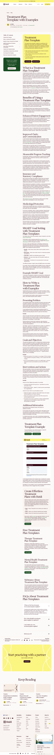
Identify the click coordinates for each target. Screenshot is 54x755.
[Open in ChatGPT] (18, 753)
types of (24, 237)
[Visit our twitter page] (10, 718)
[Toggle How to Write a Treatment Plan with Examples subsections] (19, 47)
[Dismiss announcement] (51, 735)
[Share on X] (29, 640)
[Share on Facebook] (27, 640)
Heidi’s (43, 193)
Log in (42, 4)
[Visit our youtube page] (12, 718)
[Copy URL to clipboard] (22, 640)
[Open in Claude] (20, 753)
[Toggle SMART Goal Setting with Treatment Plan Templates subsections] (19, 44)
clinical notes (28, 237)
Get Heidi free (47, 4)
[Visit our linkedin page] (8, 718)
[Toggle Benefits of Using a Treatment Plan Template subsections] (19, 41)
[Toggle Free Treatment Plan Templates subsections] (19, 53)
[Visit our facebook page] (4, 718)
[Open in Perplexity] (28, 753)
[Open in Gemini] (23, 753)
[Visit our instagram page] (6, 718)
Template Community (28, 198)
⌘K (38, 4)
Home (8, 12)
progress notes (28, 142)
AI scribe (34, 516)
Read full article (6, 705)
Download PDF (28, 433)
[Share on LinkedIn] (24, 640)
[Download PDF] (32, 640)
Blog (11, 12)
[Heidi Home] (6, 4)
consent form (33, 87)
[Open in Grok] (25, 753)
